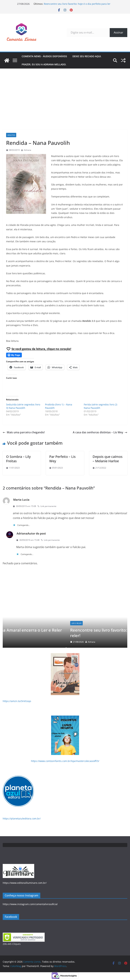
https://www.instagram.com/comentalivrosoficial (30, 904)
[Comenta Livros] (7, 60)
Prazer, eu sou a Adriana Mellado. (44, 64)
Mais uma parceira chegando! (26, 432)
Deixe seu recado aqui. (86, 56)
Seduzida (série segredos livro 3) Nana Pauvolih (23, 406)
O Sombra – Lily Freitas (18, 458)
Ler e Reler (14, 623)
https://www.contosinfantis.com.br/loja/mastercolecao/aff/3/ (65, 761)
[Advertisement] (65, 94)
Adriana (27, 150)
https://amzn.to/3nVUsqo (17, 701)
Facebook (11, 917)
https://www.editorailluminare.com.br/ (25, 882)
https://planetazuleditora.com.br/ (22, 818)
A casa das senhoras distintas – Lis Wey (98, 432)
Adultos (11, 135)
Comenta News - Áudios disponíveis (44, 56)
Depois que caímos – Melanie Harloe (108, 458)
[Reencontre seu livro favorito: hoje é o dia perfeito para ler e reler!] (65, 580)
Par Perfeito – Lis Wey (62, 458)
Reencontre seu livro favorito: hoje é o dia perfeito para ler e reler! (65, 632)
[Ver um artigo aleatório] (123, 60)
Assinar (118, 32)
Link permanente (48, 506)
